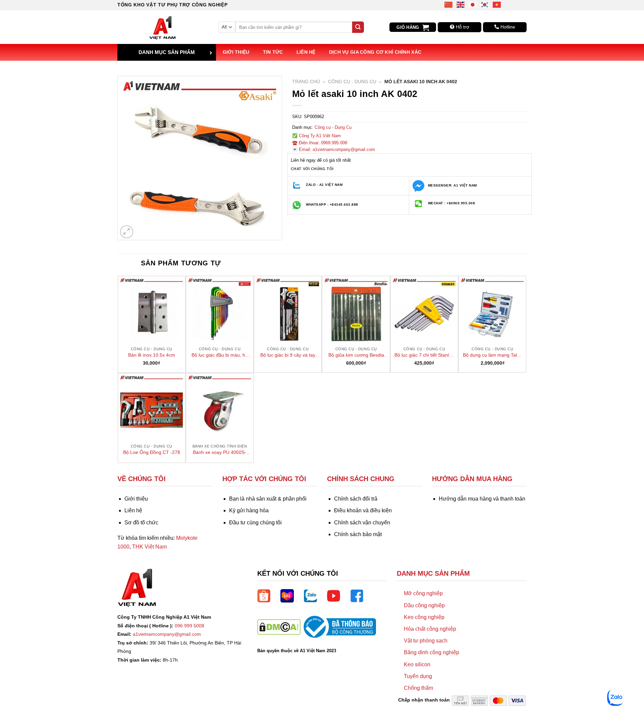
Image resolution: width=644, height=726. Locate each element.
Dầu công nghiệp (424, 605)
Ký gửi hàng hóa (249, 510)
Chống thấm (418, 688)
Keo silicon (417, 664)
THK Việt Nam (149, 547)
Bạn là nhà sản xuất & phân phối (268, 499)
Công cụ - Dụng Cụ (352, 81)
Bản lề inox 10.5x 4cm (151, 355)
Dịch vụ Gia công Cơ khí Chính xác (375, 52)
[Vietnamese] (497, 4)
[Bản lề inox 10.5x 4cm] (151, 309)
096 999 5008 (189, 625)
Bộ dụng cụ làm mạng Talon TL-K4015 (492, 355)
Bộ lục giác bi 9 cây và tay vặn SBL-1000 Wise (287, 355)
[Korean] (485, 4)
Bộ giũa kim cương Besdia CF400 (356, 355)
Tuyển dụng (418, 676)
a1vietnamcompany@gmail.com (167, 634)
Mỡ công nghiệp (423, 593)
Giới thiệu (236, 52)
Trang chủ (306, 81)
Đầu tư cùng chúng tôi (255, 522)
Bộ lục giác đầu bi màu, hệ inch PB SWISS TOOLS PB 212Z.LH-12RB (219, 355)
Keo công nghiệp (424, 617)
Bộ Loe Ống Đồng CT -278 (151, 452)
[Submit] (358, 27)
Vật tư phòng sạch (425, 640)
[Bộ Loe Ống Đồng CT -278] (151, 406)
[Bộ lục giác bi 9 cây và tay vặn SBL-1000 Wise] (287, 309)
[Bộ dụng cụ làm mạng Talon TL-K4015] (492, 309)
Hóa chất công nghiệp (430, 629)
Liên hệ (306, 52)
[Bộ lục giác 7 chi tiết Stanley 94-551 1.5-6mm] (424, 309)
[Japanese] (473, 4)
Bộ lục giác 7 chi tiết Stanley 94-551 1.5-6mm (424, 355)
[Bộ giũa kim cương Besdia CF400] (355, 309)
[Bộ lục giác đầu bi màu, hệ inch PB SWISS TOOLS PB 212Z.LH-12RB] (219, 309)
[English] (461, 4)
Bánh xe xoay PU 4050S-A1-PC (219, 453)
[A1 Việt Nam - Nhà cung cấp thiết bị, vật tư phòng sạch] (162, 27)
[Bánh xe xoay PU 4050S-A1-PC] (219, 406)
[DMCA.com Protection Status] (279, 626)
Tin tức (273, 52)
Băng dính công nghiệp (431, 652)
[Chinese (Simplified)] (448, 4)
